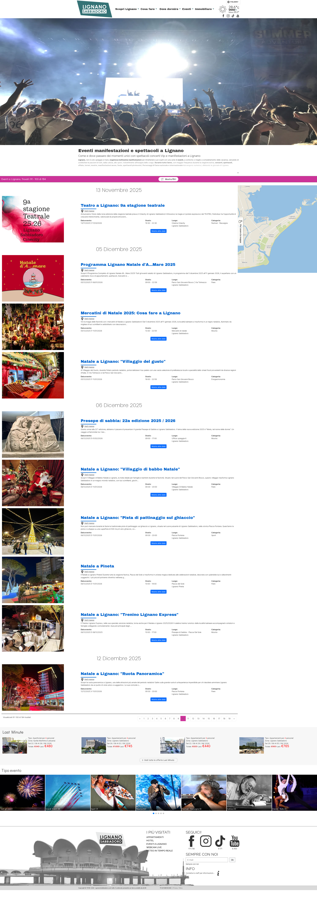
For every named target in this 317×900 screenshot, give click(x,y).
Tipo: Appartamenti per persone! (121, 738)
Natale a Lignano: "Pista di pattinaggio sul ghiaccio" (138, 518)
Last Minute (168, 760)
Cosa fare (148, 9)
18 (224, 718)
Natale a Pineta (97, 566)
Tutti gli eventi (6, 809)
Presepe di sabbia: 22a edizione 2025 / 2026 (128, 421)
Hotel (150, 840)
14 (203, 718)
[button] (153, 813)
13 (198, 718)
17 (219, 718)
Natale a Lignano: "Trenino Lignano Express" (129, 614)
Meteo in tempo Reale (159, 850)
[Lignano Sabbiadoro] (111, 839)
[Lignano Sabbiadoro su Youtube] (237, 16)
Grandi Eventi (53, 809)
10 (183, 718)
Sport (94, 809)
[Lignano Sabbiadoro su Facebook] (223, 16)
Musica (141, 809)
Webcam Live (154, 847)
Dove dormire (169, 9)
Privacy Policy (178, 888)
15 (209, 718)
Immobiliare (204, 9)
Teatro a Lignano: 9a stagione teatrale (123, 205)
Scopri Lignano (126, 9)
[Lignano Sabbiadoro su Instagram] (228, 16)
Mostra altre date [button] (158, 231)
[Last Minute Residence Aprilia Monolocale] (14, 745)
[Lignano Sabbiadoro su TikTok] (233, 16)
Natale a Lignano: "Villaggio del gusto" (123, 361)
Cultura (231, 809)
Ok (232, 860)
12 (193, 718)
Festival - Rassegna (191, 809)
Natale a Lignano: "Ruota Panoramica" (122, 674)
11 (188, 718)
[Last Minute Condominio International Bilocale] (251, 745)
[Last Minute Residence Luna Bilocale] (93, 745)
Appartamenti (155, 837)
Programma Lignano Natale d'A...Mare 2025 (128, 264)
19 (229, 718)
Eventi (187, 9)
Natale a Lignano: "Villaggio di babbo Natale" (130, 469)
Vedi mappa (89, 211)
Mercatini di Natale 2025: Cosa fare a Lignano (130, 313)
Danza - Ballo (279, 809)
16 (214, 718)
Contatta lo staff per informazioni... (200, 873)
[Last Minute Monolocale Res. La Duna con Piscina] (172, 745)
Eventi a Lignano (156, 844)
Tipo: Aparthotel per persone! (41, 738)
